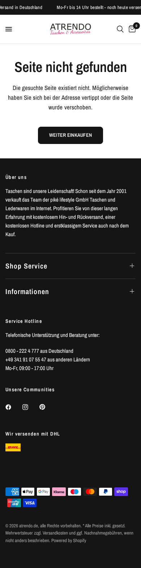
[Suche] (120, 29)
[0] (131, 29)
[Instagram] (30, 407)
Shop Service (26, 266)
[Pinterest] (47, 407)
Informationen (27, 291)
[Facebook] (13, 407)
